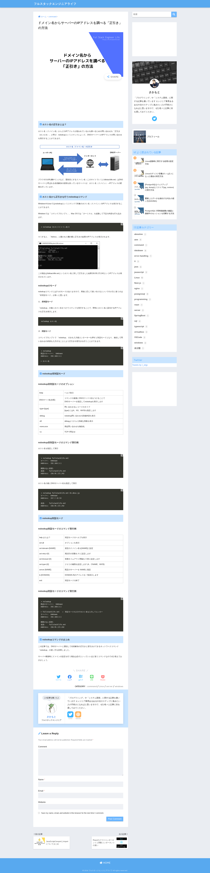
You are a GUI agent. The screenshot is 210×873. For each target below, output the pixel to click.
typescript (140, 326)
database (140, 250)
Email (41, 791)
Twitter (70, 718)
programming (142, 299)
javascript (140, 272)
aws (137, 239)
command (92, 686)
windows (119, 686)
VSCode (139, 337)
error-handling (142, 256)
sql (137, 321)
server (109, 686)
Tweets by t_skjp (140, 365)
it (136, 261)
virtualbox (140, 332)
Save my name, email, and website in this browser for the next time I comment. (72, 813)
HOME (106, 862)
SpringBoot (141, 315)
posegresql (141, 294)
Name (41, 779)
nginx (138, 288)
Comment (42, 746)
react (138, 305)
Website (78, 718)
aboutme (139, 234)
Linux (101, 686)
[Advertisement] (80, 99)
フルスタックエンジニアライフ (55, 3)
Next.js (139, 283)
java (137, 267)
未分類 (138, 348)
